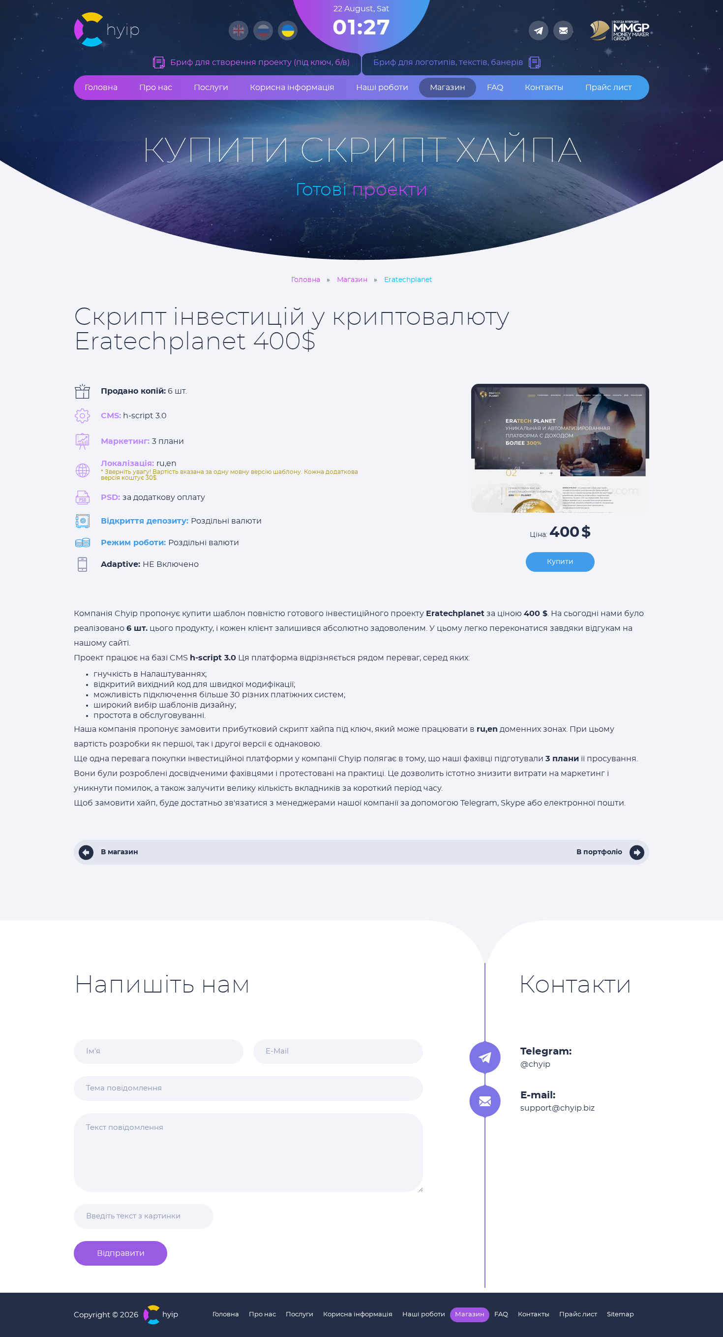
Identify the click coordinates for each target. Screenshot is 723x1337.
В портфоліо (599, 852)
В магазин (119, 852)
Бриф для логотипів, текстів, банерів (448, 62)
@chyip (535, 1064)
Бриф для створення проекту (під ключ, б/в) (260, 62)
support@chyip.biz (557, 1108)
